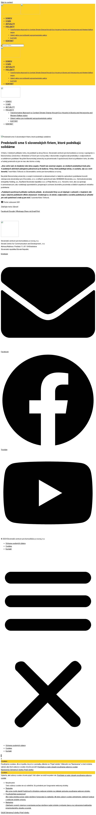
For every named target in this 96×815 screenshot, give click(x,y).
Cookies (9, 546)
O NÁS (8, 21)
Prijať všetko (28, 770)
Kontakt (9, 549)
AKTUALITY (10, 24)
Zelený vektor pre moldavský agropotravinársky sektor (28, 35)
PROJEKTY (10, 27)
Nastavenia (5, 770)
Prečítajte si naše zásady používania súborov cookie (57, 767)
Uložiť (3, 813)
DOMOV (9, 18)
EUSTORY (13, 38)
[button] (48, 647)
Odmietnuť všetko (17, 770)
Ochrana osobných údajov (16, 543)
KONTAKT (9, 41)
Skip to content (7, 2)
